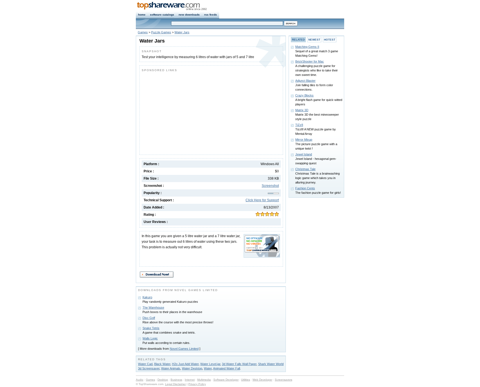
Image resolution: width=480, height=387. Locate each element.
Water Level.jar (210, 364)
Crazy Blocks (304, 95)
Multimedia (204, 379)
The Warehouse (153, 307)
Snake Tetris (150, 328)
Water (208, 368)
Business (176, 379)
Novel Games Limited (184, 348)
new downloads (189, 14)
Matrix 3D (301, 110)
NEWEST (314, 39)
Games (143, 32)
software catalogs (162, 14)
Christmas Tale (305, 169)
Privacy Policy (197, 384)
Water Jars (181, 32)
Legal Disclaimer (175, 384)
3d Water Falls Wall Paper (239, 364)
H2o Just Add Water (185, 364)
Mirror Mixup (303, 139)
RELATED (298, 39)
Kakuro (147, 297)
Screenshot (270, 186)
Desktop (163, 379)
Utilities (245, 379)
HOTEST (329, 39)
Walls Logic (150, 338)
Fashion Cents (305, 188)
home (142, 14)
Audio (139, 379)
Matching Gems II (307, 46)
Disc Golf (148, 317)
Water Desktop (192, 368)
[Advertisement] (188, 112)
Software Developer (226, 379)
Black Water (162, 364)
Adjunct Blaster (305, 80)
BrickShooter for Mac (309, 61)
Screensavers (283, 379)
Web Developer (262, 379)
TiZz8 (299, 124)
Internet (190, 379)
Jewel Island (303, 154)
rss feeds (210, 14)
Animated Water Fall (226, 368)
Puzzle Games (161, 32)
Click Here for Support (262, 200)
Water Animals (170, 368)
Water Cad (145, 364)
